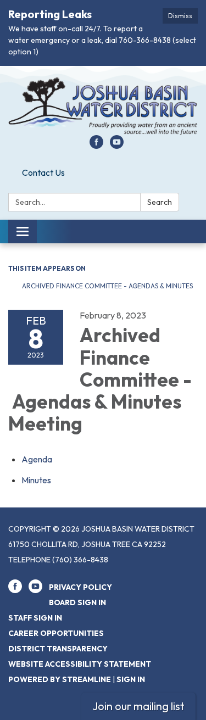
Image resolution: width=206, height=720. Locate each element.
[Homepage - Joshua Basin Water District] (103, 106)
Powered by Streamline (59, 679)
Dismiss (180, 16)
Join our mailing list (138, 706)
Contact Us (43, 172)
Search (159, 202)
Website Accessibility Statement (79, 664)
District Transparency (58, 649)
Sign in (130, 679)
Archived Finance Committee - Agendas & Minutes (107, 286)
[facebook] (96, 145)
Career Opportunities (56, 633)
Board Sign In (77, 602)
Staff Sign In (35, 618)
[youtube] (117, 145)
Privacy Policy (80, 587)
